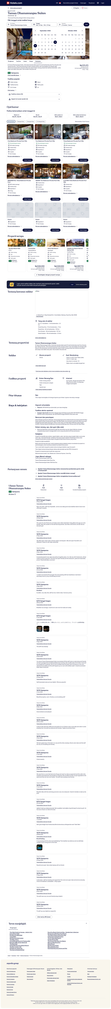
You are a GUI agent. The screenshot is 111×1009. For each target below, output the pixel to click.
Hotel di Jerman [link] (10, 984)
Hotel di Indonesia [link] (11, 971)
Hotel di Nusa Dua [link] (24, 955)
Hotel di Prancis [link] (10, 994)
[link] (84, 8)
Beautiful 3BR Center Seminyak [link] (18, 942)
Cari (86, 24)
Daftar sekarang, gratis (81, 284)
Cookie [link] (69, 976)
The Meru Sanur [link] (14, 939)
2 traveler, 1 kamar (67, 25)
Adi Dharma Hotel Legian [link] (16, 938)
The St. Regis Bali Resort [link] (54, 938)
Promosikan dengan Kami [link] (53, 978)
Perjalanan (92, 3)
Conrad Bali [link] (13, 936)
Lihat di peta (39, 316)
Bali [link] (18, 955)
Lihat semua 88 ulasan (44, 917)
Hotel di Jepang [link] (10, 979)
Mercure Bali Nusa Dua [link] (54, 942)
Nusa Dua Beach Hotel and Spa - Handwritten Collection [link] (63, 932)
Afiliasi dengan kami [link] (52, 972)
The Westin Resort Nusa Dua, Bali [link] (57, 935)
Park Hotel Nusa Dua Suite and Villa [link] (57, 948)
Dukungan (83, 3)
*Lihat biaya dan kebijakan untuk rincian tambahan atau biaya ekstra (52, 371)
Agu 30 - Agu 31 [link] (37, 116)
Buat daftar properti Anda (70, 3)
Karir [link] (88, 974)
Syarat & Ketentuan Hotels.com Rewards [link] (74, 983)
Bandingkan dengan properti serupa (49, 275)
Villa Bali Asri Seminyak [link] (16, 948)
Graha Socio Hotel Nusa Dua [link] (55, 936)
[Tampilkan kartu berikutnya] (88, 255)
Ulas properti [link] (30, 979)
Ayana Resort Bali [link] (14, 933)
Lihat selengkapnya (40, 338)
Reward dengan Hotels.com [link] (94, 979)
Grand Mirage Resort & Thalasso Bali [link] (20, 941)
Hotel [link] (9, 955)
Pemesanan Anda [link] (31, 971)
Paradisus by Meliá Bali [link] (16, 935)
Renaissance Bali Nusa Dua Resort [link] (57, 933)
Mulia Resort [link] (51, 944)
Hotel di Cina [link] (10, 989)
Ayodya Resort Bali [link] (53, 939)
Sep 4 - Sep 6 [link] (58, 116)
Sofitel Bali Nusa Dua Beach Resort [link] (19, 945)
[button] (42, 38)
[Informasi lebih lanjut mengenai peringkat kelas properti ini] (15, 15)
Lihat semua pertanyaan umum (43, 479)
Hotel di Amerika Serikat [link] (12, 976)
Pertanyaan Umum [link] (31, 974)
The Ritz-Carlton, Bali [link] (15, 947)
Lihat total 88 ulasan (13, 75)
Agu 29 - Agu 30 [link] (16, 116)
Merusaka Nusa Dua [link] (53, 947)
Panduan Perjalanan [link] (92, 976)
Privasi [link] (68, 974)
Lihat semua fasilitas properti (44, 389)
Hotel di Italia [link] (10, 987)
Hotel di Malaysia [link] (11, 974)
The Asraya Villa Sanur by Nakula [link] (57, 941)
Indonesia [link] (14, 955)
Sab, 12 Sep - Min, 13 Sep (43, 25)
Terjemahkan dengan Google (44, 504)
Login (102, 3)
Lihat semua (11, 90)
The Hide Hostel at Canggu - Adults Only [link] (21, 932)
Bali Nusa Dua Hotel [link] (53, 945)
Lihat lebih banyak (41, 365)
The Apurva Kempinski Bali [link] (17, 950)
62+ (85, 57)
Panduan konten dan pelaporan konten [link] (74, 980)
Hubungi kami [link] (30, 976)
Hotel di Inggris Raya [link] (11, 992)
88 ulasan (11, 494)
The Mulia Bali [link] (13, 944)
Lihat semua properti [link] (16, 8)
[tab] (13, 928)
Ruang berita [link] (50, 975)
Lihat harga (27, 160)
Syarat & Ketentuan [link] (72, 971)
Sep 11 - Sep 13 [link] (79, 116)
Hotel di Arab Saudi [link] (11, 981)
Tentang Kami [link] (90, 971)
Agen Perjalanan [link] (51, 980)
